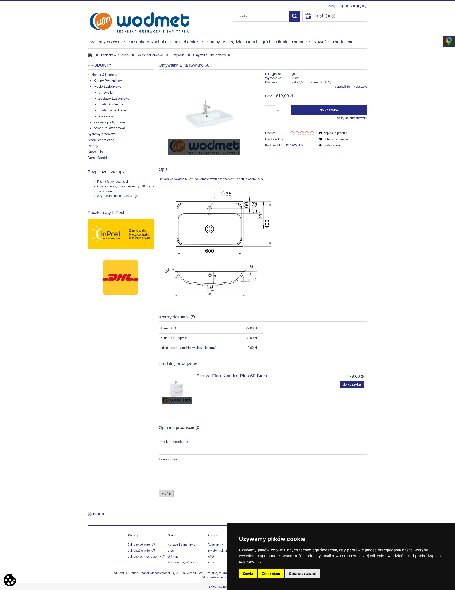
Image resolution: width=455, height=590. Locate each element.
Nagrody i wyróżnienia (183, 562)
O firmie (173, 556)
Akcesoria (105, 116)
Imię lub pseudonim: (174, 442)
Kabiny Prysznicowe (108, 80)
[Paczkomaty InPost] (121, 234)
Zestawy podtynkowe (109, 122)
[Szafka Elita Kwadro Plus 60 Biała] (177, 389)
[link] (105, 277)
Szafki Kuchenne (110, 104)
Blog (171, 550)
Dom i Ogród (97, 157)
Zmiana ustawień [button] (302, 573)
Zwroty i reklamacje (221, 550)
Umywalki (105, 92)
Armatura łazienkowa (109, 128)
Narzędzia (95, 152)
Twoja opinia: (168, 459)
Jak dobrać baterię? (141, 544)
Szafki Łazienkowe (112, 110)
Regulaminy (216, 544)
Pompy (93, 146)
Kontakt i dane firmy (181, 544)
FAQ (211, 556)
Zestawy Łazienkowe (114, 98)
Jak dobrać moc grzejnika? (146, 556)
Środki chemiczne (101, 140)
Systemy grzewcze (102, 134)
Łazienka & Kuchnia (102, 75)
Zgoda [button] (248, 573)
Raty (211, 562)
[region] (121, 277)
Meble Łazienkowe (108, 86)
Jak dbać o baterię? (141, 550)
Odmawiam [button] (271, 573)
